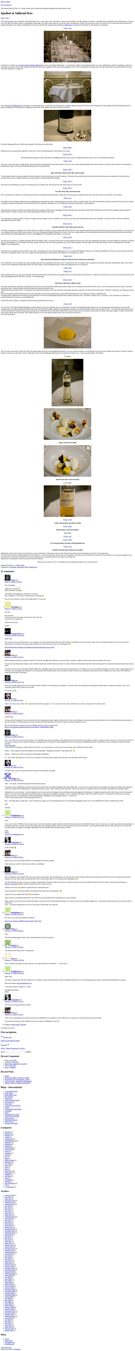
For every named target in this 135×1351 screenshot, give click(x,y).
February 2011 (9, 1245)
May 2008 (8, 1302)
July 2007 (8, 1320)
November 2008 (10, 1291)
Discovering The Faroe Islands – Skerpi (17, 1079)
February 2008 (9, 1307)
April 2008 (8, 1304)
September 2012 (10, 1217)
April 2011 (8, 1241)
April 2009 (8, 1282)
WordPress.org (9, 1344)
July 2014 (8, 1206)
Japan (6, 1158)
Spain (6, 1178)
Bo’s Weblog (9, 1097)
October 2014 (9, 1202)
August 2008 (9, 1297)
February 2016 (9, 1195)
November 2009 (10, 1270)
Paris (6, 1169)
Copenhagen (9, 1139)
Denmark (13, 567)
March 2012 (8, 1225)
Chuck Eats (8, 1098)
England (7, 1146)
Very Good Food (6, 5)
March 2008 (8, 1305)
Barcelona (8, 1133)
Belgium (7, 1135)
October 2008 (9, 1293)
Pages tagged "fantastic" (18, 1024)
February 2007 (9, 1329)
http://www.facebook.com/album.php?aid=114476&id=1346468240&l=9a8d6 (29, 727)
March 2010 (8, 1263)
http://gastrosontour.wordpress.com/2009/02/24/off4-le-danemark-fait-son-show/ (30, 647)
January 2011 (9, 1247)
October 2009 (9, 1272)
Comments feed (10, 1342)
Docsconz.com (9, 1102)
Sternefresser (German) (12, 1114)
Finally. (7, 1076)
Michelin (7, 1162)
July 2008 (8, 1298)
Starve (7, 1113)
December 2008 (10, 1289)
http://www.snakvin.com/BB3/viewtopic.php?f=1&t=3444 (23, 921)
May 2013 (8, 1211)
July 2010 (8, 1256)
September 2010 (10, 1252)
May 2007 (8, 1323)
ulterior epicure (9, 1118)
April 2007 (8, 1325)
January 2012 (9, 1227)
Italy (6, 1157)
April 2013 (8, 1213)
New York (8, 1164)
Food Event (8, 1149)
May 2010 (8, 1259)
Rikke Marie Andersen (12, 1064)
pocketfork (8, 1111)
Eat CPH (13, 1060)
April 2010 (8, 1261)
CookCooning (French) (12, 1100)
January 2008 (9, 1309)
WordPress (17, 1349)
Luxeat (7, 1107)
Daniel (13, 945)
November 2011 (10, 1231)
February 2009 (9, 1286)
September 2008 (10, 1295)
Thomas (14, 778)
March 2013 (8, 1215)
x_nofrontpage (9, 1187)
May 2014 (8, 1208)
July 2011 (8, 1236)
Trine (22, 565)
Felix (12, 929)
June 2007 (8, 1321)
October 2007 (9, 1314)
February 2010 (9, 1265)
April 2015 (8, 1199)
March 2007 (8, 1327)
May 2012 (8, 1222)
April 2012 (8, 1224)
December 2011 (10, 1229)
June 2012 (8, 1220)
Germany (8, 1153)
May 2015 (8, 1197)
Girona (7, 1155)
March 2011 (8, 1243)
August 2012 (9, 1218)
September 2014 (10, 1204)
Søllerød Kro (68, 25)
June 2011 (8, 1238)
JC (12, 698)
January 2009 (9, 1288)
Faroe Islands (9, 1148)
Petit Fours (8, 1171)
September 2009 (10, 1273)
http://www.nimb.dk (11, 884)
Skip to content (5, 1)
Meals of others (9, 1160)
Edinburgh (8, 1144)
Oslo (6, 1167)
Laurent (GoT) (16, 633)
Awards (7, 1132)
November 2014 (10, 1201)
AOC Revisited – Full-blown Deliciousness (18, 1081)
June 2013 (8, 1209)
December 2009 (10, 1268)
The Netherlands (10, 1183)
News (6, 1165)
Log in (7, 1339)
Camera (7, 1137)
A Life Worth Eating (11, 1091)
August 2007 (9, 1318)
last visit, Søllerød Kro (14, 105)
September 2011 (10, 1233)
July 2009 (8, 1277)
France (7, 1151)
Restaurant (20, 567)
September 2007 (10, 1316)
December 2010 (10, 1249)
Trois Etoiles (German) (12, 1116)
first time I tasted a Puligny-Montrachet (31, 65)
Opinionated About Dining (13, 1109)
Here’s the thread (10, 745)
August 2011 (9, 1234)
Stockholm (8, 1180)
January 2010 (9, 1266)
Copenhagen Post (10, 1141)
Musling (13, 1067)
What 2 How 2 (9, 1121)
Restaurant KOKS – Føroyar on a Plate (17, 1077)
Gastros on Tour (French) (13, 1105)
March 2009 (8, 1284)
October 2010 (9, 1250)
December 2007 (10, 1311)
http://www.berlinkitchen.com (14, 834)
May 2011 (8, 1240)
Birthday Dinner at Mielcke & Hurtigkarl (17, 1083)
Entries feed (8, 1340)
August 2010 (9, 1254)
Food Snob (14, 842)
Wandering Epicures (11, 1120)
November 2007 (10, 1313)
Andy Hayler (9, 1093)
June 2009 (8, 1279)
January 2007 (9, 1330)
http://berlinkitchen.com (24, 983)
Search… (4, 1052)
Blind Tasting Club (11, 1095)
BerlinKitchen (15, 815)
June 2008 (8, 1300)
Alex (12, 958)
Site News (8, 1176)
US (6, 1185)
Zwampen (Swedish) (11, 1123)
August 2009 (9, 1275)
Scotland (7, 1174)
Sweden (7, 1181)
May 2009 (8, 1281)
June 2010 (8, 1257)
